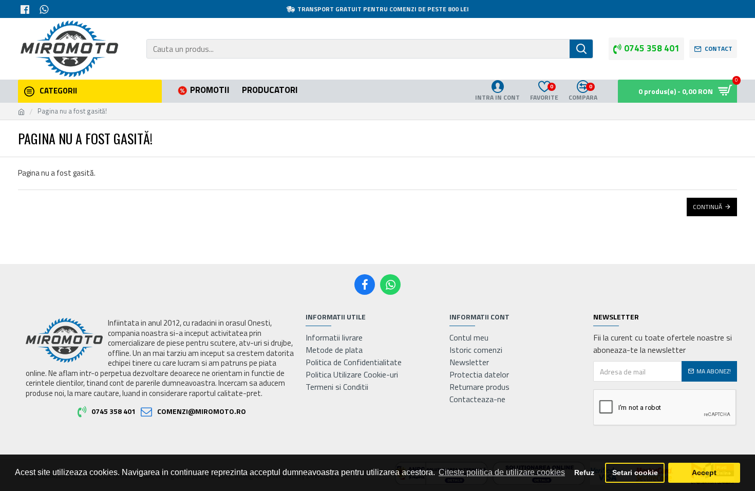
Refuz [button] (584, 472)
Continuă (707, 207)
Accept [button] (704, 472)
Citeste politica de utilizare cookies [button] (502, 472)
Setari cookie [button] (635, 472)
